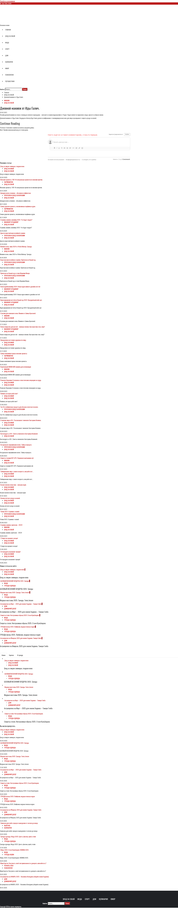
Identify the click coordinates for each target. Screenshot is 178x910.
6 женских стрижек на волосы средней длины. (17, 127)
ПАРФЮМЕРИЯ (8, 182)
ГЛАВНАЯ (8, 29)
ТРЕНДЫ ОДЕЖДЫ (10, 585)
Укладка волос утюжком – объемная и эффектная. (15, 193)
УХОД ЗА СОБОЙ (10, 36)
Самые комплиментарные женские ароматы (13, 353)
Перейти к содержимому (7, 1)
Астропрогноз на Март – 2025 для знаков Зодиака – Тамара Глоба (20, 604)
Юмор (113, 899)
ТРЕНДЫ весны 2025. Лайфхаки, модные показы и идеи (17, 627)
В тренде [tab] (20, 655)
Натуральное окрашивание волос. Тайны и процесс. (16, 445)
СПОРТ (7, 49)
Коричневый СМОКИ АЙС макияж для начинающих (15, 367)
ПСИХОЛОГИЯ (9, 75)
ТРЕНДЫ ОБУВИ (9, 854)
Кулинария (103, 899)
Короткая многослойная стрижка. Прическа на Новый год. (18, 260)
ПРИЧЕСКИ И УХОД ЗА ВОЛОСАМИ (14, 195)
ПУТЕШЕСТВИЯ (9, 81)
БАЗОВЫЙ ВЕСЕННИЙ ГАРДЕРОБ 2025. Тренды (14, 581)
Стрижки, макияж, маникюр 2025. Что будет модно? (16, 220)
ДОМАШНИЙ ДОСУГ (10, 608)
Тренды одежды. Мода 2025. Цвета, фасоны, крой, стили (18, 836)
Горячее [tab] (11, 655)
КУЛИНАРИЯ (9, 62)
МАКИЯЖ (6, 100)
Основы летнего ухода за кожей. (10, 498)
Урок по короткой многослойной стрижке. (12, 233)
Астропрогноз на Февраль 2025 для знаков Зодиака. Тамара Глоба (20, 638)
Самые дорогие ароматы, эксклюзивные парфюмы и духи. (17, 206)
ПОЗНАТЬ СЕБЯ (8, 865)
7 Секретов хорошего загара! (9, 538)
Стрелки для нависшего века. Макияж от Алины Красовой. (18, 313)
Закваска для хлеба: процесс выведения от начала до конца (19, 823)
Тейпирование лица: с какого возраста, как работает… (16, 471)
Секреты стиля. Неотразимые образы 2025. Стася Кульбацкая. (19, 615)
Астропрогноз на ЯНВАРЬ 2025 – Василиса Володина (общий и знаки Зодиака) (24, 876)
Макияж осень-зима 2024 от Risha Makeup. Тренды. (16, 246)
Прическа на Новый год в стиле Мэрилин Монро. (15, 273)
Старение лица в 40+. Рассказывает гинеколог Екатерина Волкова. (20, 420)
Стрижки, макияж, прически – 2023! (11, 525)
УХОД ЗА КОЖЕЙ (9, 168)
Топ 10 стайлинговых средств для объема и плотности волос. (19, 407)
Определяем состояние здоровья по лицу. (13, 340)
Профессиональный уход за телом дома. (14, 130)
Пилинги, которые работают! (9, 393)
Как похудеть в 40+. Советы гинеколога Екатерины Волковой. (19, 433)
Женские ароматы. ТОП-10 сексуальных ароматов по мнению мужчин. (21, 179)
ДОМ (6, 55)
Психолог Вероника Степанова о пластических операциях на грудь (20, 380)
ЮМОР (7, 68)
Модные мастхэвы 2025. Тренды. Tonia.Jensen (14, 592)
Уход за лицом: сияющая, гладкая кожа (12, 166)
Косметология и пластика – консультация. (13, 485)
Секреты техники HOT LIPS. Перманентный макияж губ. (17, 458)
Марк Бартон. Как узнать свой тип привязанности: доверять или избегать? (23, 863)
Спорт (87, 899)
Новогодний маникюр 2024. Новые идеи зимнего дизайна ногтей (20, 286)
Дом (94, 899)
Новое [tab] (3, 655)
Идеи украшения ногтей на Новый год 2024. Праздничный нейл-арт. (21, 300)
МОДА (7, 42)
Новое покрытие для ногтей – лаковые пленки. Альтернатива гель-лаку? (22, 327)
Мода (79, 899)
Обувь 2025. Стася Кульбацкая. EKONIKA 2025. (14, 850)
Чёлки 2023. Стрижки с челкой (9, 511)
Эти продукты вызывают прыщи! (10, 551)
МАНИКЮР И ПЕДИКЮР (11, 222)
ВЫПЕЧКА (7, 825)
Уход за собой (69, 899)
